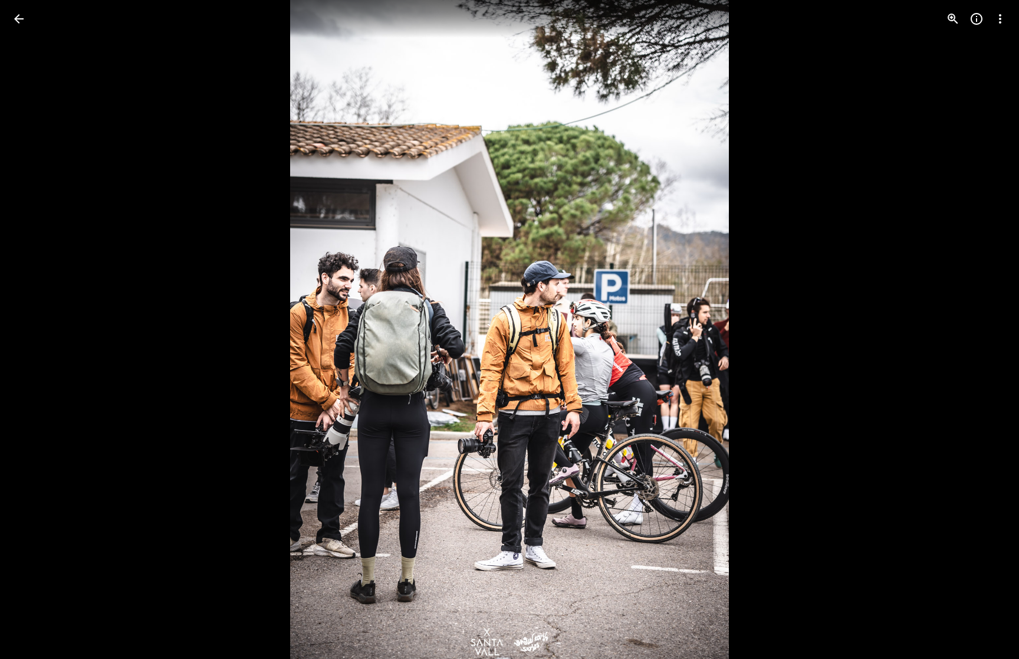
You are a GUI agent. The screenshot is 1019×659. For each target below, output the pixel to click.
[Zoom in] (953, 19)
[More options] (1000, 19)
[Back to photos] (19, 19)
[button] (33, 329)
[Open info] (976, 19)
